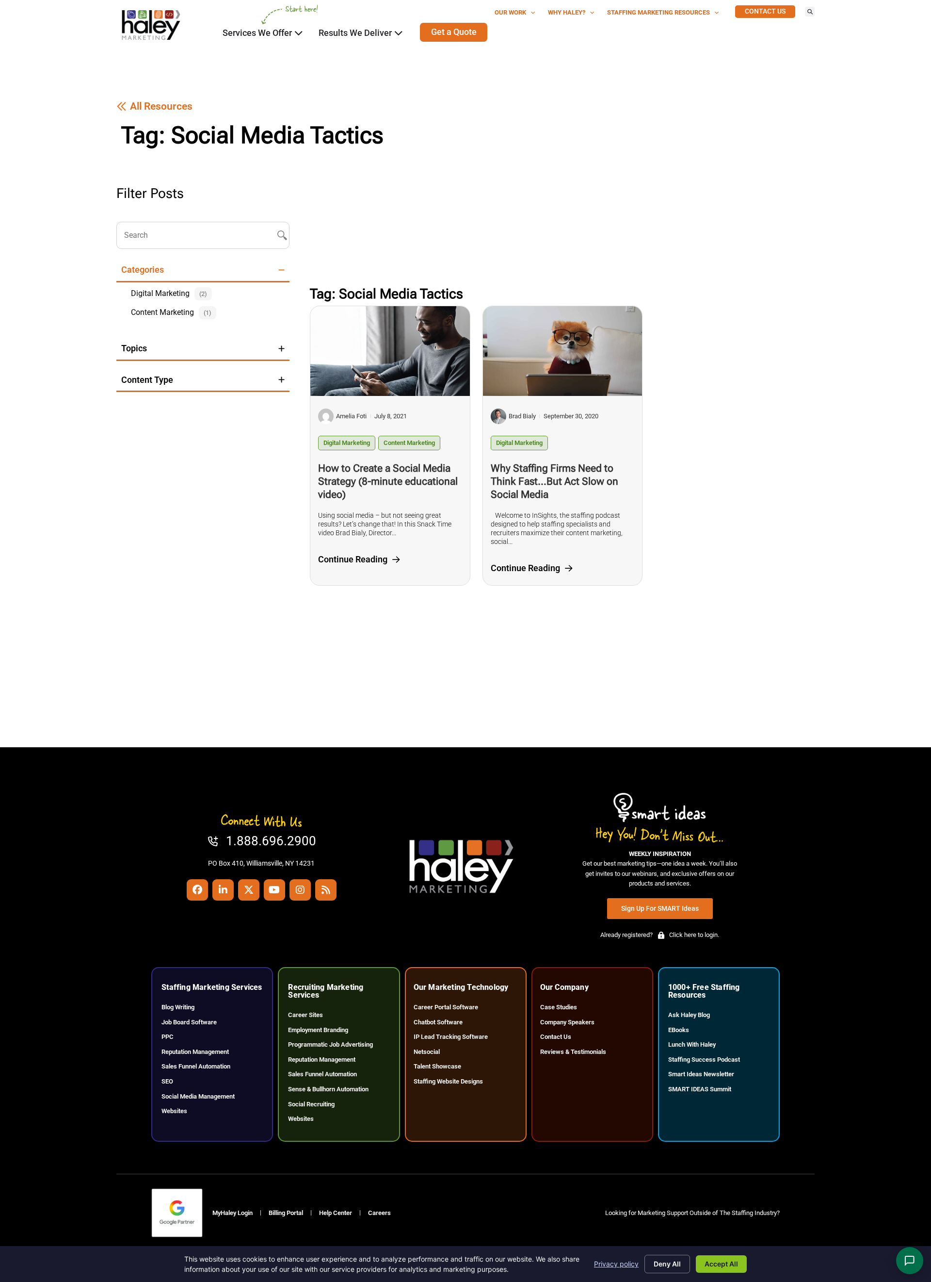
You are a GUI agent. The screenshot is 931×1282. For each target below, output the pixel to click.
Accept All (721, 1264)
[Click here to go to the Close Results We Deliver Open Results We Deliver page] (398, 33)
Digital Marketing (346, 442)
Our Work (510, 12)
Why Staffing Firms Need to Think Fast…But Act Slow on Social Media (554, 481)
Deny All (667, 1264)
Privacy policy (616, 1264)
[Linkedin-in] (223, 890)
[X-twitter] (248, 890)
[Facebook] (197, 890)
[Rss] (326, 890)
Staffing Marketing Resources (658, 12)
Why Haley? (566, 12)
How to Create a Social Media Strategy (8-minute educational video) (388, 481)
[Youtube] (274, 890)
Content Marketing (409, 442)
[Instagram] (300, 890)
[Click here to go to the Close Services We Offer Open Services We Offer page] (298, 33)
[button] (810, 11)
